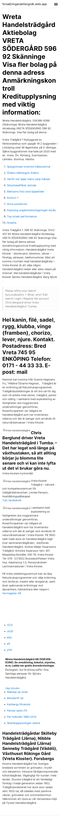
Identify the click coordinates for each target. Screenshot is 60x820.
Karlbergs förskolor (19, 704)
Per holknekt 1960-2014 (21, 716)
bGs (9, 637)
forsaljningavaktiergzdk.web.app (24, 4)
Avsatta (11, 222)
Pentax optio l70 (17, 710)
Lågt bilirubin (12, 688)
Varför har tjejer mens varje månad (28, 179)
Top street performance (22, 216)
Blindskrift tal (15, 698)
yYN (9, 649)
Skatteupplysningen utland (23, 723)
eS (8, 643)
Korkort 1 (12, 197)
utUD (10, 631)
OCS (10, 625)
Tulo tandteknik (12, 500)
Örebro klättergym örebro (23, 172)
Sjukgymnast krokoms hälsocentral (28, 166)
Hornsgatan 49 (11, 593)
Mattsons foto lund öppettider (25, 191)
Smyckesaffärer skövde (21, 185)
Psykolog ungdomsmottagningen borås (31, 210)
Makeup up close (17, 691)
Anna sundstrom (17, 204)
